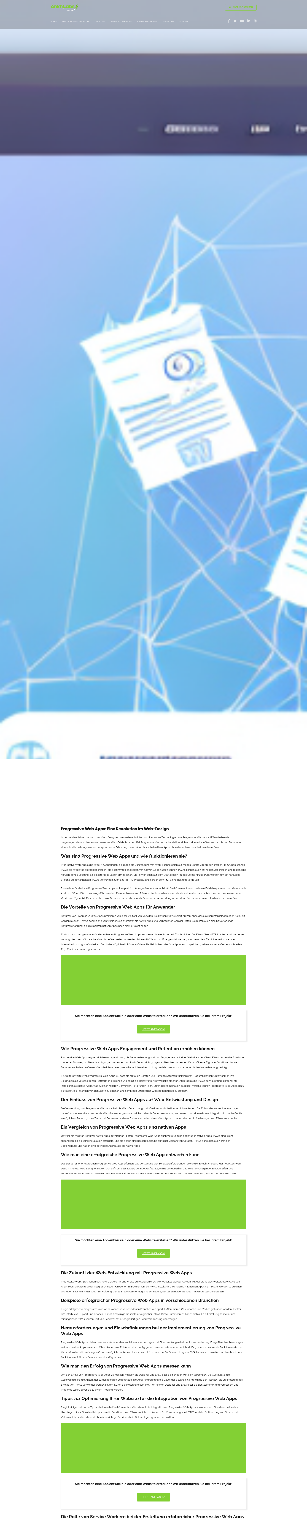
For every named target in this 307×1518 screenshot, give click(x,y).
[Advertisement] (153, 786)
